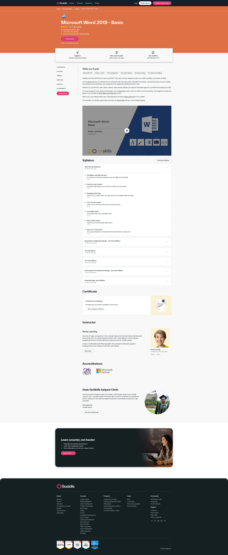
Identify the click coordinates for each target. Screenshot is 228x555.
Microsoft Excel (84, 522)
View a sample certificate (96, 309)
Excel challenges (155, 504)
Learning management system (112, 501)
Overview (60, 71)
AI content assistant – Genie (111, 510)
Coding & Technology (86, 506)
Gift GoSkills (60, 513)
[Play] (126, 130)
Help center (154, 515)
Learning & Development (87, 519)
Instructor (60, 84)
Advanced (121, 91)
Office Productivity (85, 526)
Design (82, 510)
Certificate (60, 80)
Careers (59, 501)
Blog (128, 499)
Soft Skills (83, 533)
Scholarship (154, 501)
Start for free (67, 453)
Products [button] (80, 3)
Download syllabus (163, 160)
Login (135, 3)
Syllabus (59, 75)
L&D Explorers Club (156, 499)
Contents (61, 67)
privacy (64, 510)
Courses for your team (110, 499)
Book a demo (145, 3)
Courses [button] (71, 3)
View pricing (70, 39)
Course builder (108, 508)
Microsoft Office (67, 9)
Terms (58, 510)
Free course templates (133, 504)
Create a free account (162, 3)
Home (58, 9)
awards (68, 506)
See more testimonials (92, 412)
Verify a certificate (156, 517)
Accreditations (61, 88)
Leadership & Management (88, 515)
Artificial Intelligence (85, 501)
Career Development (86, 504)
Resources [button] (89, 3)
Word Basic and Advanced (107, 93)
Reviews (59, 508)
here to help (120, 100)
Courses (77, 9)
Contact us (154, 510)
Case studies (131, 501)
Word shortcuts (130, 97)
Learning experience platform (112, 506)
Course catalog (84, 499)
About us (59, 499)
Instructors (60, 504)
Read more (88, 351)
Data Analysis (84, 508)
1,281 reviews (76, 27)
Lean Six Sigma (84, 517)
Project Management (86, 528)
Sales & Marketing (85, 531)
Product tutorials (131, 506)
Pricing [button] (97, 3)
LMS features (107, 504)
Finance (82, 513)
